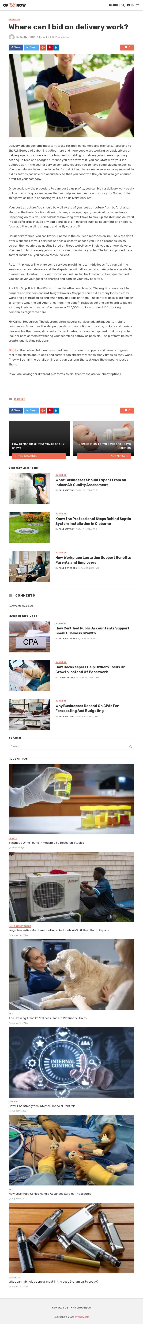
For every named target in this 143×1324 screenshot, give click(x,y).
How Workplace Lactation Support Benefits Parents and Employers (93, 560)
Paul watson (66, 490)
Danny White (27, 37)
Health (13, 838)
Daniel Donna (67, 677)
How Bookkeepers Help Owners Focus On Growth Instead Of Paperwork (90, 669)
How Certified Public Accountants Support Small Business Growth (92, 630)
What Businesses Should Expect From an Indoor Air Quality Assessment (90, 482)
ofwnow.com (82, 1316)
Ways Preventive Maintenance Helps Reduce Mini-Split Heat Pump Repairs (59, 930)
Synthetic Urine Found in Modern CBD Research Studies (46, 842)
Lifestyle (14, 1277)
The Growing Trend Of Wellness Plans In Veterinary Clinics (48, 1018)
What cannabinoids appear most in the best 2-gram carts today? (54, 1281)
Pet (11, 1014)
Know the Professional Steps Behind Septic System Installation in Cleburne (93, 521)
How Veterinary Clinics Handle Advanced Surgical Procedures (50, 1193)
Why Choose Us (81, 1307)
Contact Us (60, 1307)
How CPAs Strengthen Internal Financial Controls (42, 1106)
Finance (13, 1102)
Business (14, 19)
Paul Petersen (68, 568)
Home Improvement (20, 926)
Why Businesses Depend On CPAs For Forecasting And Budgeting (87, 708)
